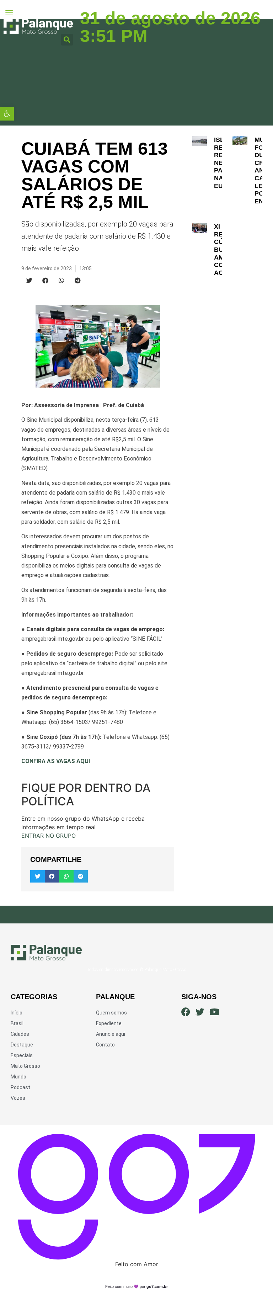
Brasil (17, 1023)
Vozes (18, 1098)
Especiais (22, 1055)
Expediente (109, 1023)
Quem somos (111, 1013)
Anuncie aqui (110, 1034)
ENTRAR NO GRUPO (48, 835)
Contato (105, 1045)
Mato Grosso (25, 1066)
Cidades (20, 1034)
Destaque (22, 1045)
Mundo (18, 1077)
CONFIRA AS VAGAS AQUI (55, 761)
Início (16, 1013)
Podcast (20, 1087)
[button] (7, 114)
